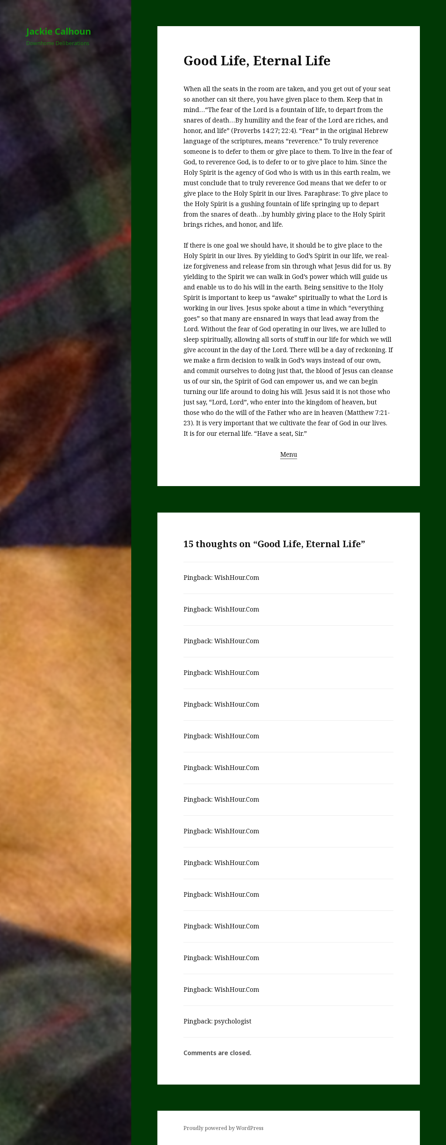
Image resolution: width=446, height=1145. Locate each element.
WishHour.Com (236, 577)
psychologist (232, 1021)
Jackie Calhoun (58, 31)
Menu (288, 454)
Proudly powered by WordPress (223, 1128)
